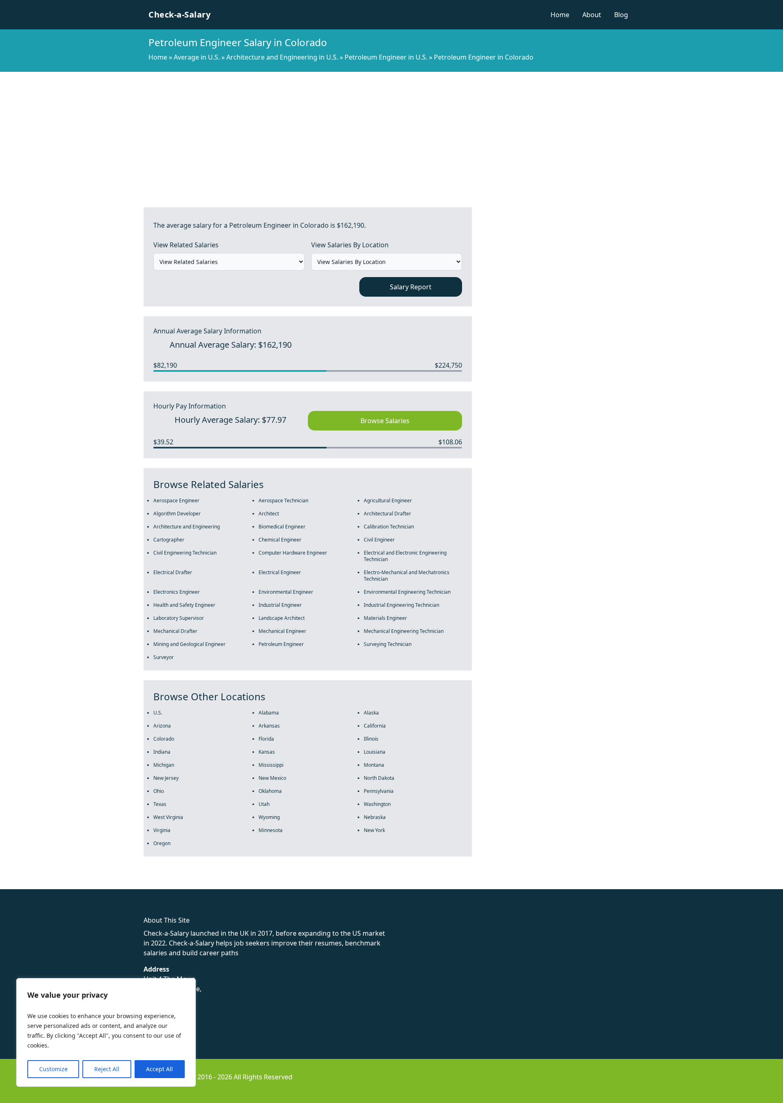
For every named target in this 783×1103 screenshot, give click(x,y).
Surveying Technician (387, 644)
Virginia (161, 830)
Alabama (269, 712)
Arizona (162, 725)
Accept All (159, 1069)
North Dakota (379, 778)
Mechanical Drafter (175, 631)
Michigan (163, 764)
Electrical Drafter (172, 572)
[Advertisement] (391, 133)
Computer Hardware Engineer (293, 552)
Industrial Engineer (280, 604)
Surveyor (163, 657)
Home (560, 14)
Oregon (161, 843)
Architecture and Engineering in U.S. (282, 57)
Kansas (267, 751)
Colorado (163, 738)
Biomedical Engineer (282, 526)
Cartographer (168, 539)
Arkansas (269, 725)
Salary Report (410, 286)
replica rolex (122, 884)
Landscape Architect (282, 618)
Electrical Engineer (280, 572)
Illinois (371, 738)
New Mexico (272, 778)
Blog (621, 14)
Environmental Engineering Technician (407, 591)
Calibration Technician (389, 526)
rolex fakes (49, 884)
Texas (159, 804)
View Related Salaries (186, 244)
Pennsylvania (379, 791)
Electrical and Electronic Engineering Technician (405, 556)
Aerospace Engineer (176, 500)
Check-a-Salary (179, 14)
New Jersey (166, 778)
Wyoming (269, 817)
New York (374, 830)
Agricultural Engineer (388, 500)
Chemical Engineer (280, 539)
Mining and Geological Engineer (189, 644)
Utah (264, 804)
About (591, 14)
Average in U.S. (197, 57)
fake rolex (15, 884)
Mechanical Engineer (282, 631)
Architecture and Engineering (186, 526)
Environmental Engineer (286, 591)
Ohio (158, 791)
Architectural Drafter (387, 513)
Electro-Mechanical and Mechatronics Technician (406, 575)
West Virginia (168, 817)
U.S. (157, 712)
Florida (266, 738)
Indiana (161, 751)
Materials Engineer (385, 618)
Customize (53, 1069)
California (375, 725)
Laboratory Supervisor (178, 618)
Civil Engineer (379, 539)
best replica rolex (169, 884)
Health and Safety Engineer (184, 604)
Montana (374, 764)
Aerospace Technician (283, 500)
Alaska (371, 712)
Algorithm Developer (177, 513)
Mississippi (271, 764)
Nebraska (375, 817)
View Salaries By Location (350, 244)
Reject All (106, 1069)
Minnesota (271, 830)
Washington (377, 804)
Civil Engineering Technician (185, 552)
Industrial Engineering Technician (401, 604)
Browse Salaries (385, 420)
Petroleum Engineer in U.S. (386, 57)
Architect (269, 513)
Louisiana (374, 751)
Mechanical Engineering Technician (404, 631)
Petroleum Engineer (281, 644)
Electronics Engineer (176, 591)
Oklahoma (270, 791)
